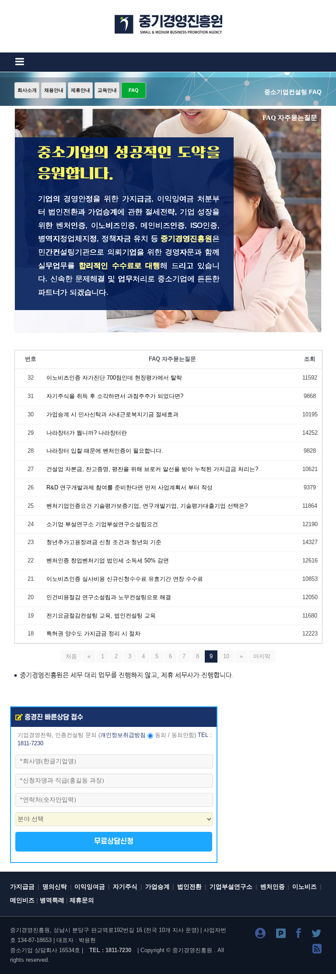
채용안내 (53, 90)
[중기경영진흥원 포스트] (281, 935)
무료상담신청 (113, 841)
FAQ (134, 90)
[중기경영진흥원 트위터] (316, 935)
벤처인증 (272, 886)
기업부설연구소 (231, 886)
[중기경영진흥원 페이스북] (298, 935)
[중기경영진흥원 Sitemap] (317, 950)
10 (226, 656)
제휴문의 (82, 900)
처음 (71, 656)
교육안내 (107, 90)
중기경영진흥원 (192, 950)
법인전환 (189, 886)
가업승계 (157, 886)
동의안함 (183, 735)
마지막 (261, 656)
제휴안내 (80, 90)
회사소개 (27, 90)
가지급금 (22, 886)
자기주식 (125, 886)
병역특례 (52, 900)
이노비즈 (304, 886)
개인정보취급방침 (123, 735)
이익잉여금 (89, 886)
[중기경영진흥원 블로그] (260, 935)
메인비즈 (22, 900)
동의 (160, 735)
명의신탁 (54, 886)
